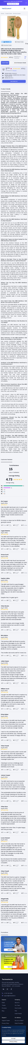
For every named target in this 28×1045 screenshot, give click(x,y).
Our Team (17, 1005)
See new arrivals (12, 3)
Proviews (4, 1008)
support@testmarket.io (9, 995)
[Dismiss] (26, 3)
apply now (10, 949)
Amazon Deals (16, 13)
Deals (3, 1002)
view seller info (14, 81)
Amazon (14, 70)
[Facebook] (11, 989)
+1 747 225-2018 (8, 993)
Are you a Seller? (19, 1020)
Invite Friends (18, 1013)
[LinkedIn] (3, 989)
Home (2, 13)
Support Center (6, 1020)
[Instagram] (7, 989)
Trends (4, 1005)
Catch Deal (5, 63)
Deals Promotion (19, 1023)
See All (25, 57)
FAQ (16, 1010)
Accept (13, 1038)
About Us (17, 1002)
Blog (3, 1010)
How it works (18, 1008)
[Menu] (24, 8)
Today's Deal (8, 13)
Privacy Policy (5, 1023)
